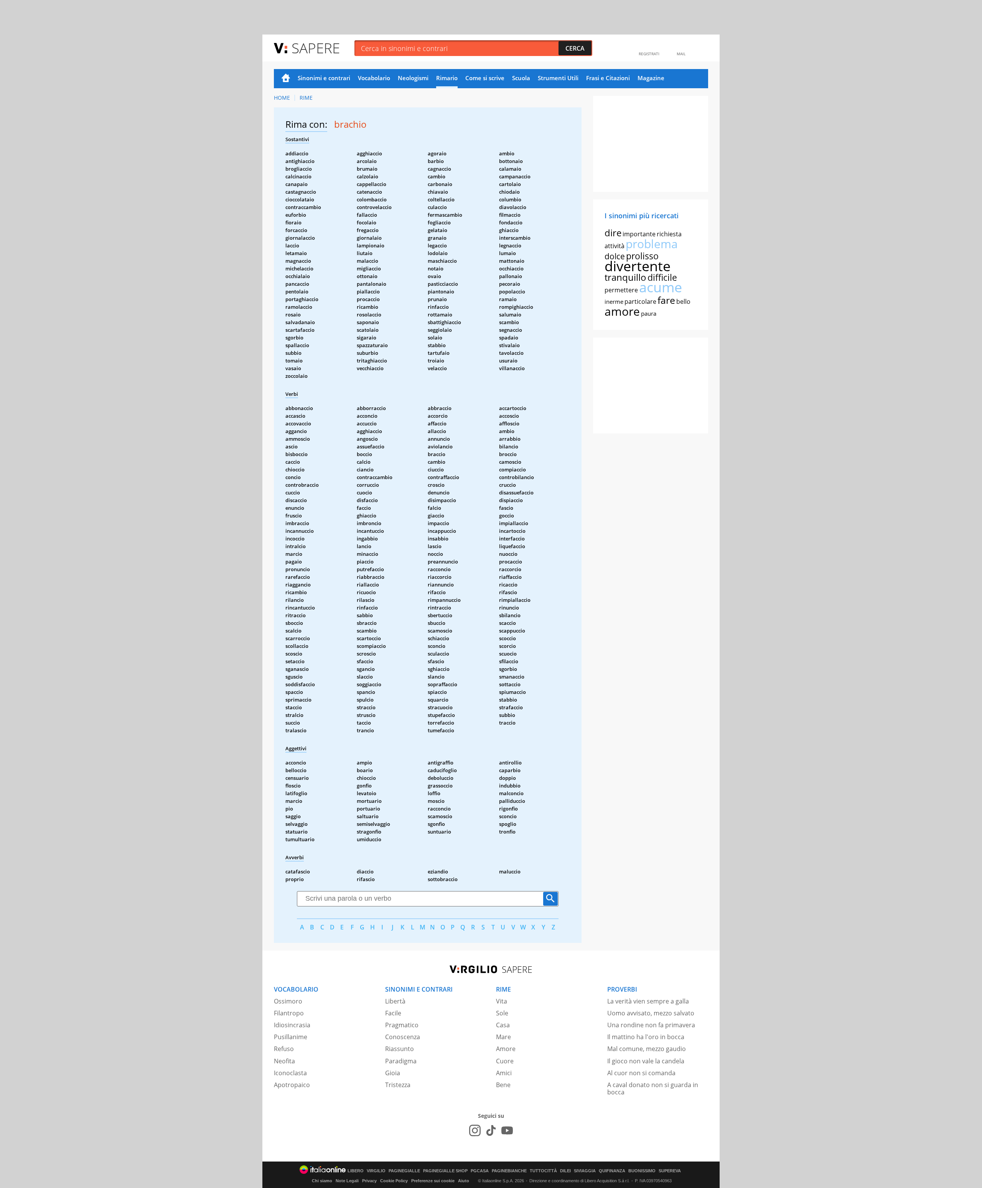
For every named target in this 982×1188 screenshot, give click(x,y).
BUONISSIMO (642, 1171)
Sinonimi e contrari (324, 78)
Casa (503, 1025)
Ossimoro (288, 1001)
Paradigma (401, 1061)
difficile (662, 277)
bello (683, 301)
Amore (506, 1049)
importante (639, 234)
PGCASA (480, 1171)
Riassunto (399, 1049)
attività (614, 246)
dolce (615, 256)
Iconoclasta (290, 1073)
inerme (614, 301)
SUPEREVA (670, 1171)
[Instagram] (475, 1130)
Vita (501, 1001)
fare (666, 299)
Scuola (521, 78)
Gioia (392, 1073)
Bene (503, 1085)
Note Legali (347, 1180)
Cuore (505, 1061)
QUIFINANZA (612, 1171)
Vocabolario (374, 78)
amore (622, 311)
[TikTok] (491, 1130)
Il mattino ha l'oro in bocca (645, 1037)
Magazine (651, 78)
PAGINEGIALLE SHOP (445, 1171)
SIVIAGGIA (585, 1171)
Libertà (395, 1001)
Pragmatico (402, 1025)
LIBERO (356, 1171)
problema (652, 244)
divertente (638, 266)
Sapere (316, 48)
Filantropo (289, 1013)
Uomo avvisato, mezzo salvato (650, 1013)
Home (286, 78)
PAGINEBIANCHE (509, 1171)
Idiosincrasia (292, 1025)
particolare (640, 301)
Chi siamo (322, 1180)
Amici (504, 1073)
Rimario (447, 78)
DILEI (565, 1171)
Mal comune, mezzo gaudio (646, 1049)
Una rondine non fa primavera (651, 1025)
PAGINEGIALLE (404, 1171)
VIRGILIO (376, 1171)
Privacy (369, 1180)
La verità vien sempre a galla (648, 1001)
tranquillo (625, 277)
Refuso (284, 1049)
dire (613, 232)
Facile (393, 1013)
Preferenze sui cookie (433, 1180)
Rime (306, 97)
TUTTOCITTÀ (543, 1171)
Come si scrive (484, 78)
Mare (503, 1037)
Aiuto (463, 1180)
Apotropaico (292, 1085)
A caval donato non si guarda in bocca (652, 1088)
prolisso (642, 256)
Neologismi (413, 78)
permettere (621, 290)
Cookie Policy (394, 1180)
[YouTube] (507, 1130)
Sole (502, 1013)
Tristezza (397, 1085)
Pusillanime (290, 1037)
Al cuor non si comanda (641, 1073)
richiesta (669, 234)
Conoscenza (402, 1037)
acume (660, 287)
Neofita (284, 1061)
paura (648, 313)
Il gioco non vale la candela (645, 1061)
